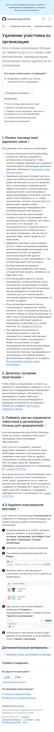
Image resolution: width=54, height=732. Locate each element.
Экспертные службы (11, 722)
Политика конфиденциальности (14, 682)
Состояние (28, 719)
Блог (25, 722)
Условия (25, 717)
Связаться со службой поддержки (20, 698)
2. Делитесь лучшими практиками (19, 375)
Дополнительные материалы (24, 647)
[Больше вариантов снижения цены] (32, 93)
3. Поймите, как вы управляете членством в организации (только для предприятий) (26, 421)
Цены (37, 719)
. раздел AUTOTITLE (31, 326)
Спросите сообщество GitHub (18, 694)
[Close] (46, 4)
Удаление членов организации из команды (28, 654)
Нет (19, 677)
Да (8, 677)
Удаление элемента (43, 26)
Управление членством (20, 26)
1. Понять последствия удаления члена (20, 139)
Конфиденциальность (11, 719)
